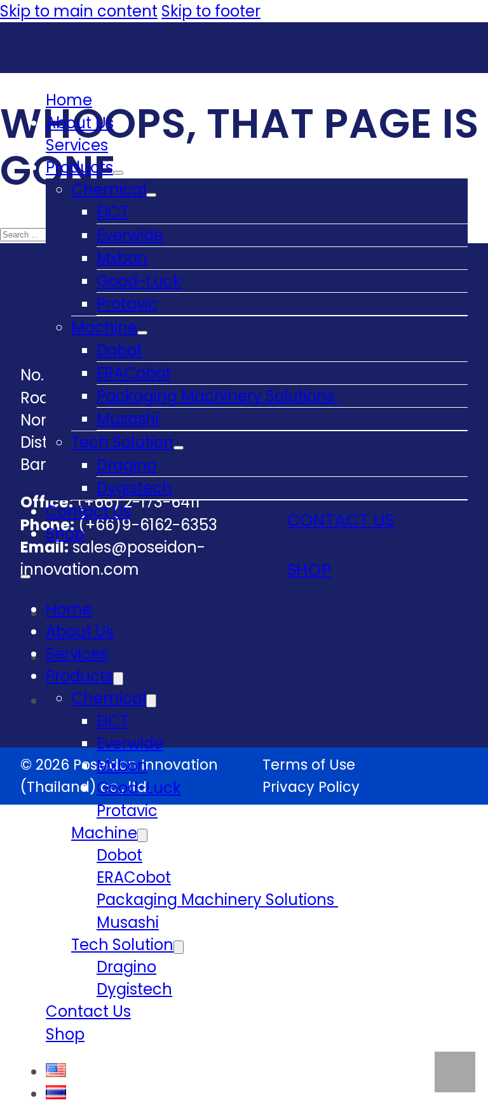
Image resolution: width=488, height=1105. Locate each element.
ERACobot (134, 373)
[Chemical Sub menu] (151, 195)
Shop (65, 533)
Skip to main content (79, 11)
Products (79, 167)
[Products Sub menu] (118, 173)
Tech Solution (122, 442)
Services (77, 145)
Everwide (130, 235)
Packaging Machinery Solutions (217, 395)
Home (69, 100)
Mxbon (122, 258)
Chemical (108, 189)
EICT (112, 211)
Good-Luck (139, 281)
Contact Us (88, 511)
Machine (104, 327)
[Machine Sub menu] (142, 333)
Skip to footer (211, 11)
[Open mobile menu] (25, 577)
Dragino (126, 465)
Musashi (128, 418)
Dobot (119, 350)
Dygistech (134, 488)
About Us (80, 122)
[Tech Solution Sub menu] (178, 448)
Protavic (127, 303)
